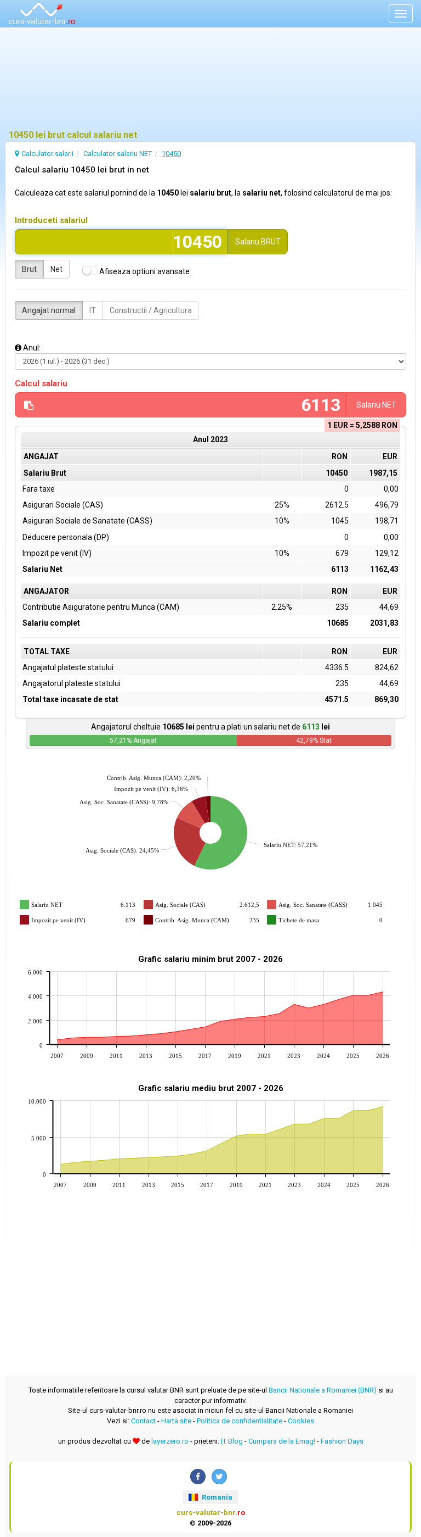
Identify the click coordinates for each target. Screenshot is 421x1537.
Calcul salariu (41, 383)
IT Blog (232, 1441)
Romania (216, 1497)
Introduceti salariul (51, 220)
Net (56, 269)
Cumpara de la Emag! (281, 1441)
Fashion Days (342, 1441)
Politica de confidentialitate (239, 1421)
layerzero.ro (170, 1441)
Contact (143, 1421)
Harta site (176, 1421)
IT (92, 310)
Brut (29, 269)
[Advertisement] (210, 79)
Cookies (301, 1421)
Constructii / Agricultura (151, 310)
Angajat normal (49, 310)
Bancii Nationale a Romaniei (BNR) (323, 1390)
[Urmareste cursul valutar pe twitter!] (219, 1476)
